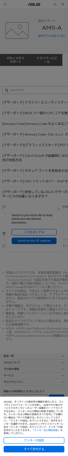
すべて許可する (34, 449)
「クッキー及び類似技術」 (46, 430)
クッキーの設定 (34, 440)
